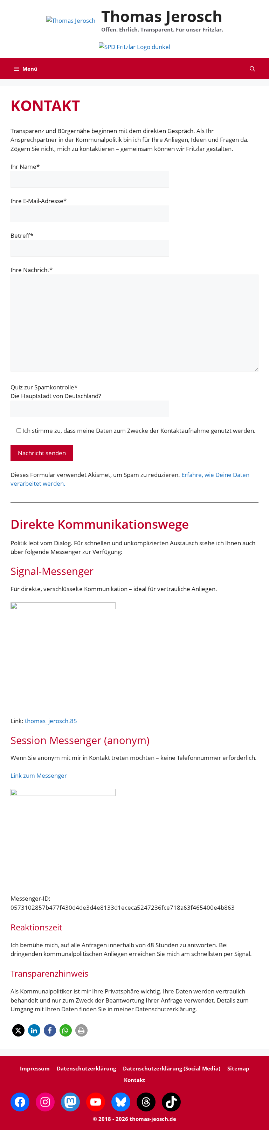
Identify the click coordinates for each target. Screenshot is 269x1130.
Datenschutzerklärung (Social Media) (171, 1068)
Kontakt (134, 1079)
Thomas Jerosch (161, 16)
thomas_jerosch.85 (51, 721)
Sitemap (238, 1068)
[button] (252, 68)
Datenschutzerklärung (86, 1068)
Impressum (35, 1068)
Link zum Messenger (39, 775)
